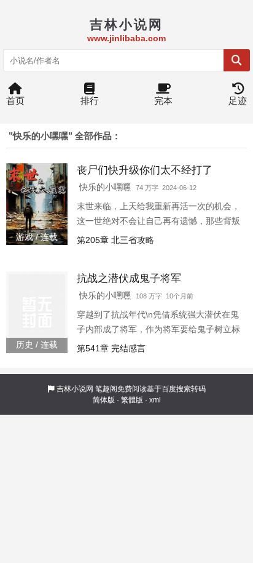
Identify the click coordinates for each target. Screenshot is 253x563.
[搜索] (237, 60)
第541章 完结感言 (111, 348)
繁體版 (132, 400)
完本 (163, 100)
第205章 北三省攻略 (115, 240)
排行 (89, 100)
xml (155, 400)
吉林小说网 (74, 389)
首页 (15, 100)
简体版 (104, 400)
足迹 (237, 100)
